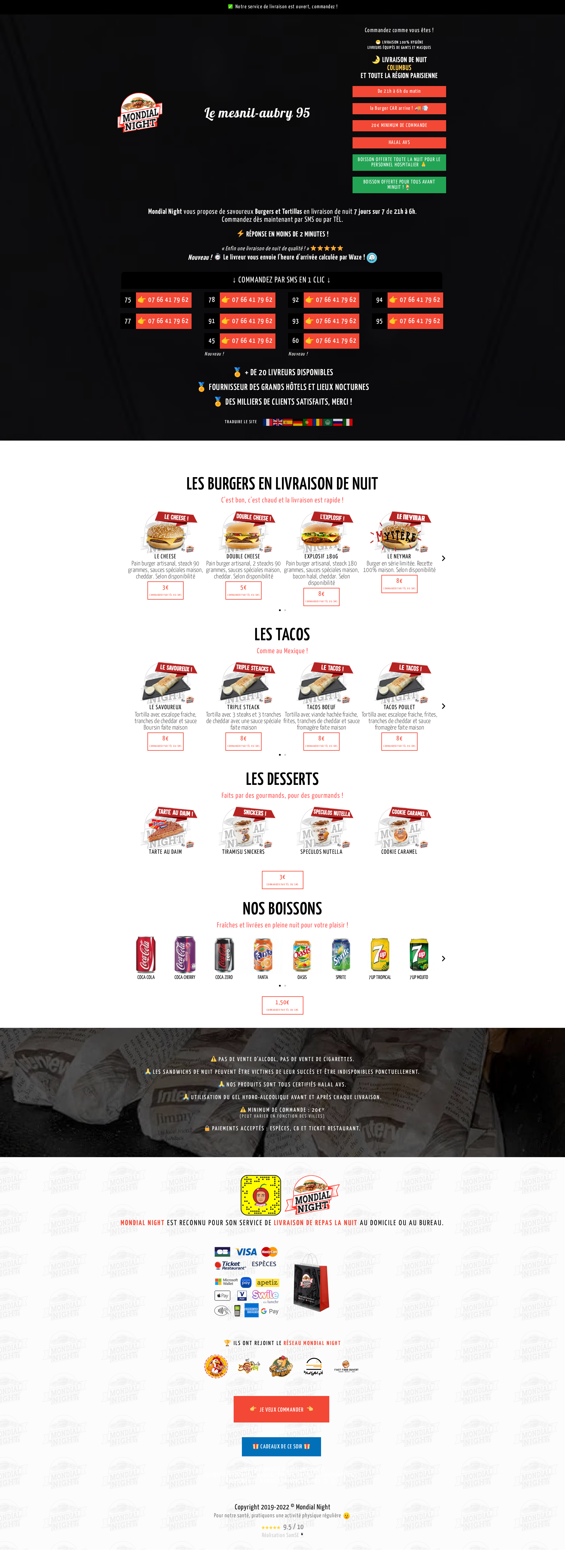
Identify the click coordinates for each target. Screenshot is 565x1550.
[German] (298, 422)
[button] (165, 590)
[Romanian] (318, 422)
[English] (278, 422)
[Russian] (338, 422)
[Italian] (348, 422)
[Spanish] (288, 422)
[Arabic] (328, 422)
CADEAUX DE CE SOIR (281, 1447)
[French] (268, 422)
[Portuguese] (308, 422)
